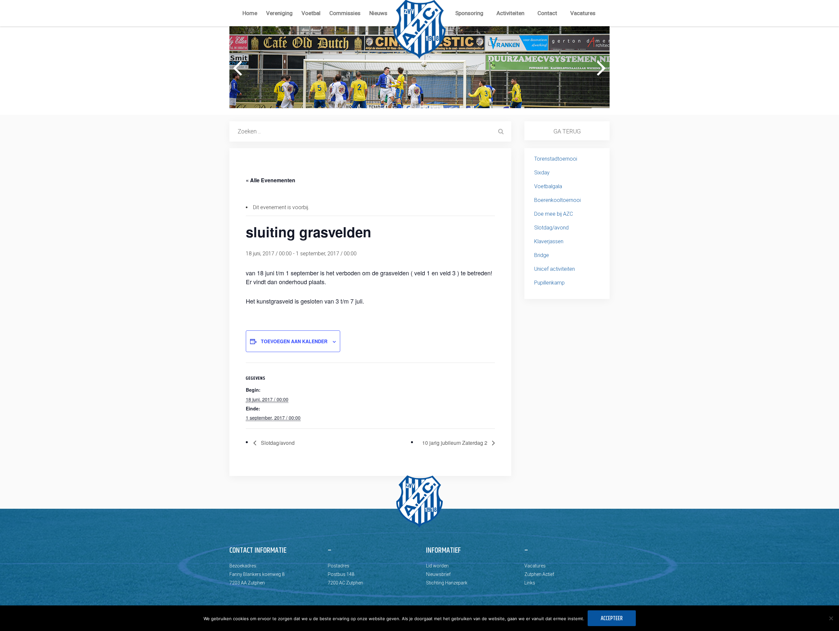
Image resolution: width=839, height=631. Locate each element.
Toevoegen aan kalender (294, 341)
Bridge (541, 255)
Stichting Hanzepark (446, 582)
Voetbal (311, 13)
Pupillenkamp (549, 283)
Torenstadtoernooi (555, 159)
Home (250, 13)
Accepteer (612, 618)
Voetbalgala (548, 186)
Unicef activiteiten (554, 269)
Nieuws (378, 13)
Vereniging (279, 13)
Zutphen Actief (539, 574)
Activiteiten (510, 13)
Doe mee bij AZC (553, 214)
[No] (831, 618)
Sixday (542, 172)
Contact (547, 13)
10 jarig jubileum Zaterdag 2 (455, 442)
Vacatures (582, 13)
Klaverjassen (548, 241)
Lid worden (437, 565)
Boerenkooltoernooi (557, 200)
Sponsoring (469, 13)
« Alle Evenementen (270, 180)
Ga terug (567, 131)
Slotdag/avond (277, 442)
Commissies (345, 13)
